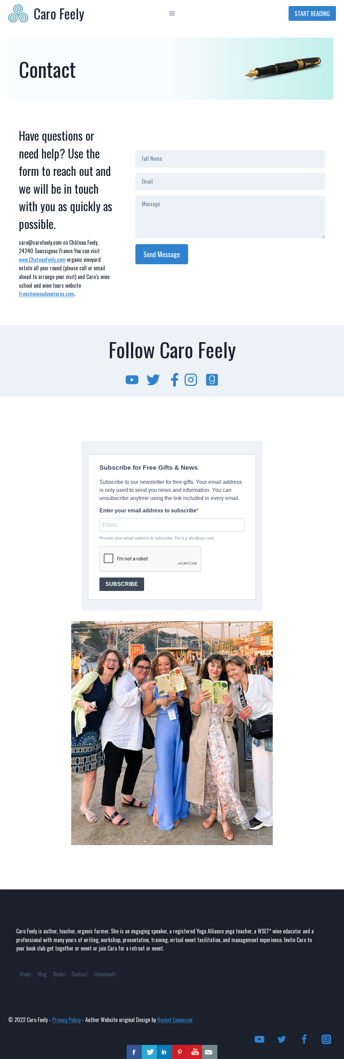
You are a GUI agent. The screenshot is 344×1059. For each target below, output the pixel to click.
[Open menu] (172, 13)
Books (59, 974)
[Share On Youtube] (194, 1052)
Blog (42, 974)
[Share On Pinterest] (179, 1052)
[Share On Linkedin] (164, 1052)
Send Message (161, 254)
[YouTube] (259, 1039)
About (25, 974)
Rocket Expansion (174, 1020)
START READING (312, 13)
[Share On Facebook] (134, 1052)
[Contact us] (209, 1052)
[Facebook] (304, 1039)
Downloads (105, 974)
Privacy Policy (66, 1020)
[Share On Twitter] (149, 1052)
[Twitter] (282, 1039)
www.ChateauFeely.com (42, 260)
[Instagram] (326, 1039)
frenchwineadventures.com (46, 294)
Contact (80, 974)
